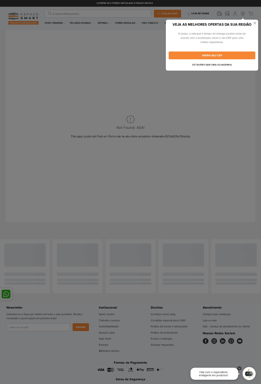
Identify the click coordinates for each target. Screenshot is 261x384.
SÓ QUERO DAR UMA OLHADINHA (212, 65)
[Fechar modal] (255, 23)
